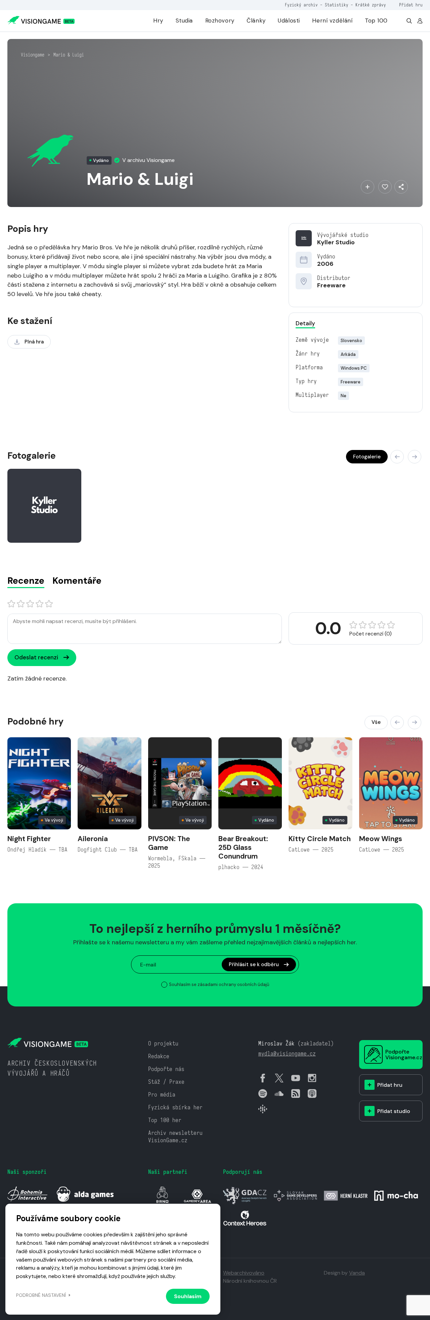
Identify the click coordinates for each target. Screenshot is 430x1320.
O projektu (163, 1043)
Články (256, 20)
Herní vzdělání (332, 20)
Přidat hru (411, 5)
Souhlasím (188, 1296)
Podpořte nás (166, 1069)
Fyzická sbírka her (175, 1107)
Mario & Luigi (68, 55)
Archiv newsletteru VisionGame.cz (175, 1136)
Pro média (161, 1094)
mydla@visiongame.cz (287, 1053)
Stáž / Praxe (166, 1081)
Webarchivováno (243, 1272)
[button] (397, 456)
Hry (158, 20)
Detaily (305, 323)
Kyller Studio (336, 242)
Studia (184, 20)
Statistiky (336, 5)
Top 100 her (164, 1120)
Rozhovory (219, 20)
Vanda (357, 1272)
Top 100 (376, 20)
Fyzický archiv (301, 5)
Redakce (158, 1056)
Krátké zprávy (370, 5)
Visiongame (32, 55)
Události (289, 20)
